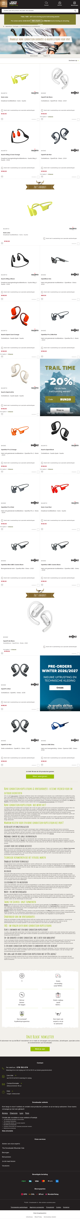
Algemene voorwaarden (37, 1207)
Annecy (5, 1113)
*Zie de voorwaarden (60, 413)
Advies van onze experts (11, 1144)
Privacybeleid (50, 1207)
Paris (27, 1113)
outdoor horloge (70, 865)
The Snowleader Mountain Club (13, 1148)
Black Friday (38, 1217)
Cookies (58, 1207)
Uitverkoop (29, 1217)
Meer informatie (7, 1131)
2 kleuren (50, 116)
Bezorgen (5, 1152)
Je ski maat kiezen (8, 1161)
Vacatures (5, 1166)
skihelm (51, 833)
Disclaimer (66, 1207)
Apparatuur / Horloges (12, 26)
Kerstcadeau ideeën (50, 1217)
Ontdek (40, 24)
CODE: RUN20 (35, 21)
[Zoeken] (77, 9)
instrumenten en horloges (46, 802)
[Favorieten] (2, 119)
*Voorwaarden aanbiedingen (19, 1207)
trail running (14, 796)
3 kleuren (10, 354)
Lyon (21, 1113)
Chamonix (14, 1113)
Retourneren (6, 1157)
